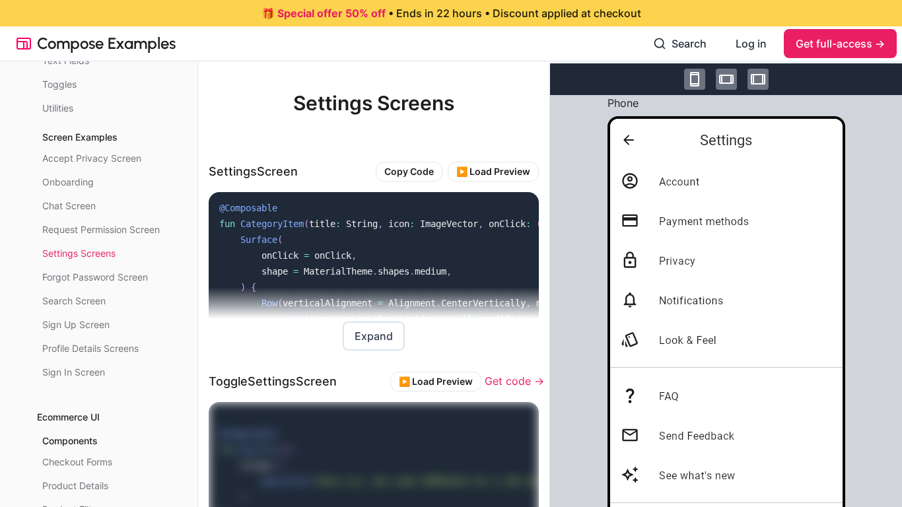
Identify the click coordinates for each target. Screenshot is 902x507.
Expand (374, 336)
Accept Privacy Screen (91, 158)
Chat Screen (69, 205)
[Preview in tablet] (758, 79)
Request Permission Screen (101, 229)
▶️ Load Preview (493, 171)
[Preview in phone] (694, 79)
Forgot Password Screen (95, 277)
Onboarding (68, 181)
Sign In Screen (73, 372)
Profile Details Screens (90, 348)
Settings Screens (79, 253)
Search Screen (74, 300)
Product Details (75, 485)
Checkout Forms (77, 461)
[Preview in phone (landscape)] (726, 79)
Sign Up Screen (76, 324)
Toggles (59, 84)
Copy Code (409, 171)
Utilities (57, 108)
